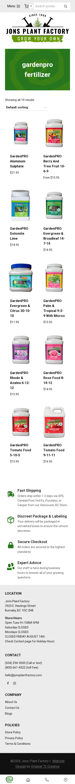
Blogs (8, 713)
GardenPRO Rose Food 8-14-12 (53, 378)
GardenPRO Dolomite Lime (19, 233)
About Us (11, 702)
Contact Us (12, 707)
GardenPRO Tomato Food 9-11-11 (53, 450)
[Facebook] (8, 683)
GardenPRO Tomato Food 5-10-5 (20, 450)
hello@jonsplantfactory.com (23, 675)
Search (67, 6)
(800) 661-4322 (15, 667)
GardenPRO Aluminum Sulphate (19, 161)
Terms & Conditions (18, 743)
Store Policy (13, 732)
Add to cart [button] (21, 259)
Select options (21, 187)
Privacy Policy (14, 738)
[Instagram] (15, 683)
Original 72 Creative (45, 766)
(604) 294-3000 (15, 663)
